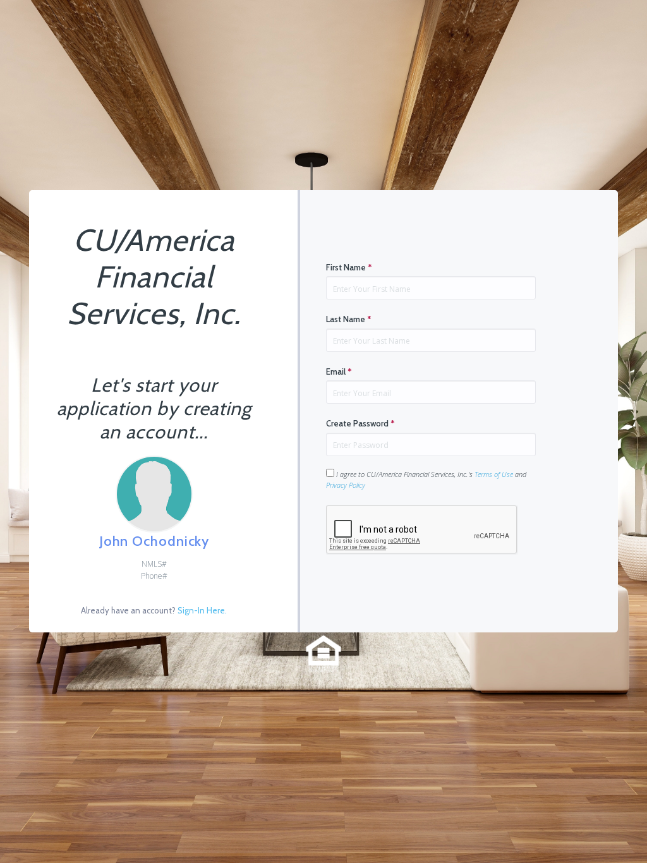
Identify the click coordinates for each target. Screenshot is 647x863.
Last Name (349, 319)
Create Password (360, 423)
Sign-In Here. (202, 610)
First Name (349, 267)
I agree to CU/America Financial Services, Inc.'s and (426, 479)
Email (339, 371)
